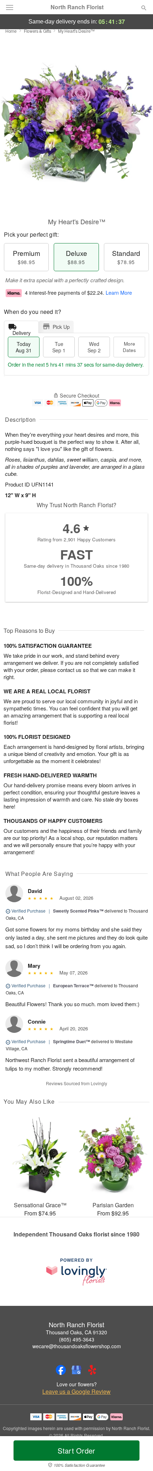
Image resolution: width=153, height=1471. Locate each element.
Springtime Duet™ (71, 1041)
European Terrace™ (73, 985)
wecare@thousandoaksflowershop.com (76, 1346)
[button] (138, 1455)
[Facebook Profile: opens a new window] (61, 1370)
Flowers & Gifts (37, 31)
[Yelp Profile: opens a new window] (92, 1370)
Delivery (21, 331)
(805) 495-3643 (76, 1339)
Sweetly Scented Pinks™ (78, 911)
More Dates (129, 346)
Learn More (119, 292)
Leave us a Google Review (76, 1392)
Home (11, 31)
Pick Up (61, 326)
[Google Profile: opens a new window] (76, 1370)
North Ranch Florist (77, 7)
